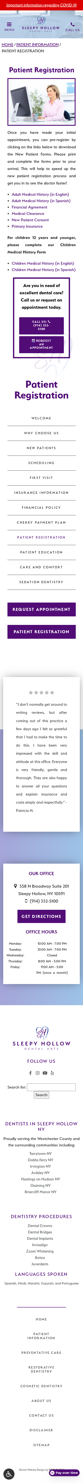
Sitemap (41, 1445)
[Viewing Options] (9, 1474)
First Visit (41, 478)
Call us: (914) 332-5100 (41, 325)
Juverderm (39, 1264)
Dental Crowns (40, 1225)
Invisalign (40, 1245)
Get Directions (41, 916)
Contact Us (41, 1415)
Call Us (73, 30)
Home (7, 44)
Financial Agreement (29, 207)
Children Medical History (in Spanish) (44, 269)
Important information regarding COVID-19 (41, 5)
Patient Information (37, 44)
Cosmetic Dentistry (41, 1386)
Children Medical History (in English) (43, 263)
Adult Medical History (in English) (40, 194)
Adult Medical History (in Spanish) (41, 200)
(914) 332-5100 (44, 901)
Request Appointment (41, 609)
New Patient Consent (30, 219)
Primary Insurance (27, 226)
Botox (40, 1257)
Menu (9, 29)
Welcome (41, 418)
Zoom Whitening (40, 1251)
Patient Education (41, 552)
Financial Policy (41, 508)
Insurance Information (41, 493)
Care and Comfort (41, 567)
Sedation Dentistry (41, 582)
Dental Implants (40, 1238)
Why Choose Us (41, 433)
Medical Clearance (28, 213)
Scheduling (41, 463)
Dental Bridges (40, 1232)
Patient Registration (41, 537)
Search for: (16, 1087)
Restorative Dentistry (41, 1369)
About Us (41, 1401)
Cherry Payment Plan (41, 522)
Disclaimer (41, 1430)
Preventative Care (41, 1353)
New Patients (41, 448)
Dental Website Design (32, 1469)
